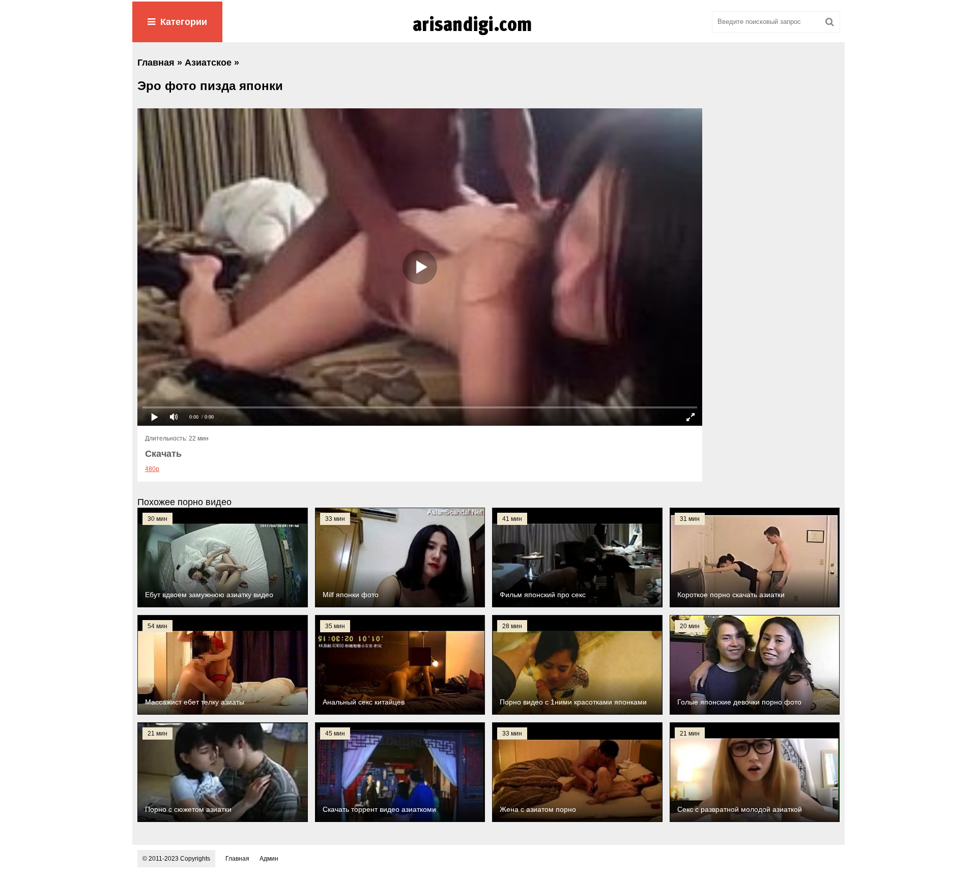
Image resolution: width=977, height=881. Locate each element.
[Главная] (488, 35)
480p (152, 469)
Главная (237, 858)
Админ (269, 858)
